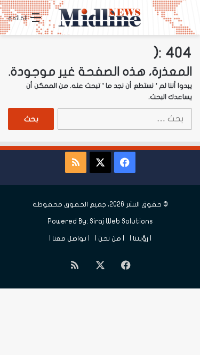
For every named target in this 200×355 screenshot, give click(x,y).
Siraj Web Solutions (121, 221)
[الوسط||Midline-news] (100, 17)
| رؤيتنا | (140, 238)
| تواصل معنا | (69, 238)
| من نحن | (109, 238)
